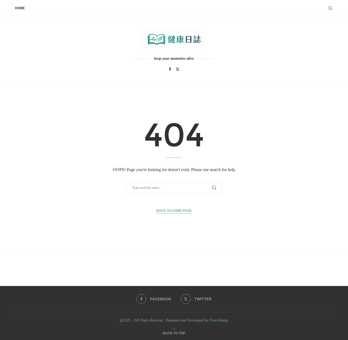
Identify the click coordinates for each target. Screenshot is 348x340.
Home (20, 8)
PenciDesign (218, 320)
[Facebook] (170, 69)
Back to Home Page (174, 211)
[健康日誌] (173, 39)
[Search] (330, 8)
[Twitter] (177, 69)
